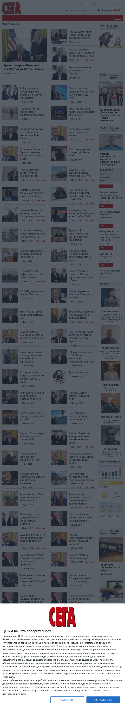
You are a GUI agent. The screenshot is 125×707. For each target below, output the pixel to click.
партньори (29, 636)
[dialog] (62, 655)
